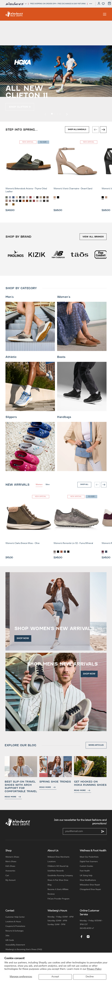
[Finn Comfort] (79, 254)
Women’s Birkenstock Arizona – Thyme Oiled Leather (26, 190)
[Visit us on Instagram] (88, 936)
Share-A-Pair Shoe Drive (58, 880)
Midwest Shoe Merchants (58, 857)
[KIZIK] (15, 254)
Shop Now (23, 638)
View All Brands (93, 237)
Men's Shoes (10, 862)
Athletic (11, 357)
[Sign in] (99, 4)
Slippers (11, 417)
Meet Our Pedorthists (89, 857)
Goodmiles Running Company (60, 876)
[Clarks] (101, 254)
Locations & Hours (13, 922)
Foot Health (85, 871)
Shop (8, 850)
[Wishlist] (103, 3)
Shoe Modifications (88, 880)
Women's (63, 297)
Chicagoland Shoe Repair (90, 889)
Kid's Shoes (10, 866)
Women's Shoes (12, 857)
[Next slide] (67, 114)
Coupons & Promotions (15, 926)
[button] (16, 3)
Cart (7, 876)
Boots (61, 357)
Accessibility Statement (15, 945)
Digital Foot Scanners (89, 862)
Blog (49, 885)
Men (48, 485)
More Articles (96, 745)
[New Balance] (37, 254)
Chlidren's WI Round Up (58, 866)
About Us (53, 850)
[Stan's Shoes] (14, 14)
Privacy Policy (94, 969)
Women (39, 485)
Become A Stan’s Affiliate (58, 889)
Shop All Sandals (77, 130)
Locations (52, 862)
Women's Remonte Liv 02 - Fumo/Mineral (73, 543)
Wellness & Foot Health (93, 850)
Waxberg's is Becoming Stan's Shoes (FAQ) (23, 950)
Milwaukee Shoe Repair (90, 885)
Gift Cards (9, 940)
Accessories (10, 871)
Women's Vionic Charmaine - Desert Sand (73, 189)
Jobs (7, 936)
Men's (9, 297)
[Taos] (58, 254)
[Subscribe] (103, 831)
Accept (55, 977)
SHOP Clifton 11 (20, 107)
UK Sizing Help (86, 876)
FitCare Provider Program (58, 899)
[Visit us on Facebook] (81, 936)
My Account (10, 880)
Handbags (64, 417)
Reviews (51, 894)
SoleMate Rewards (56, 871)
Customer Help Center (15, 917)
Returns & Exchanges (14, 931)
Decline (90, 977)
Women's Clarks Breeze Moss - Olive (22, 543)
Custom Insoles (86, 866)
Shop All (84, 484)
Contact (9, 910)
